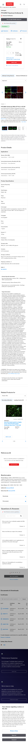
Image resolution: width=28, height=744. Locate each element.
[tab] (14, 496)
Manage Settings (14, 730)
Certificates (15, 31)
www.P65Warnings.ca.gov (14, 373)
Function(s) (5, 496)
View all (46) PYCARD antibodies (14, 19)
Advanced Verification (8, 15)
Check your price (10, 57)
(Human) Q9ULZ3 (10, 488)
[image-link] (14, 92)
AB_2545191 (4, 269)
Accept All (14, 739)
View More (23, 121)
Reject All (14, 735)
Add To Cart (14, 62)
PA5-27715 (3, 118)
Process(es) (5, 501)
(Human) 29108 (11, 490)
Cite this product (14, 464)
